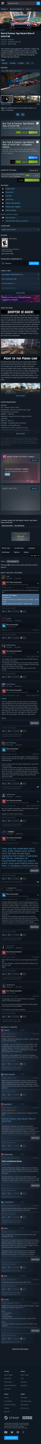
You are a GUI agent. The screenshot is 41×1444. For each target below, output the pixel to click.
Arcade (21, 63)
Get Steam (24, 1397)
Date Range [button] (5, 552)
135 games (9, 647)
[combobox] (22, 3)
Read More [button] (34, 723)
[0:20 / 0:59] (20, 84)
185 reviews (18, 686)
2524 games (9, 834)
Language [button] (31, 548)
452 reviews (19, 987)
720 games (9, 620)
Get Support (24, 1404)
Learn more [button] (34, 263)
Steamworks (8, 1382)
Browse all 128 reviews (20, 1349)
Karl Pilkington (11, 743)
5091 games (9, 745)
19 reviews (18, 796)
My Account (25, 1408)
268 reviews (19, 948)
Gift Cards (7, 1389)
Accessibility (8, 1401)
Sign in (3, 108)
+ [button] (32, 63)
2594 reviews (19, 834)
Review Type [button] (6, 548)
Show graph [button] (33, 555)
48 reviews (18, 647)
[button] (4, 9)
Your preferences (19, 525)
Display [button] (26, 552)
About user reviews (7, 525)
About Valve (24, 1375)
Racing (4, 63)
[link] (21, 132)
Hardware (24, 1382)
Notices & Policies (10, 1404)
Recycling (24, 1385)
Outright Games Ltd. (14, 42)
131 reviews (19, 745)
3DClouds (11, 39)
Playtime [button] (16, 552)
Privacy (6, 1397)
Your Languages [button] (12, 561)
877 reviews (19, 890)
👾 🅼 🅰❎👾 (10, 832)
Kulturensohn (10, 794)
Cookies (6, 1408)
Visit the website (7, 283)
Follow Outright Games (17, 469)
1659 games (9, 890)
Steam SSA (7, 1378)
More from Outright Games (20, 457)
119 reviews (18, 578)
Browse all (34, 170)
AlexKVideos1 (10, 684)
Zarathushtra (10, 985)
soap (7, 576)
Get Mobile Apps (11, 1438)
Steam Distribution (10, 1385)
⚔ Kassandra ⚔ (11, 888)
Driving (12, 63)
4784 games (9, 987)
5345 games (9, 948)
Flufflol (8, 618)
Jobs (22, 1378)
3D (28, 63)
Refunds (6, 1411)
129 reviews (18, 620)
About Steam (8, 1375)
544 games (9, 686)
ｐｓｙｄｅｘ (10, 946)
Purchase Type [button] (19, 548)
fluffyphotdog (10, 645)
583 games (9, 578)
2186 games (9, 796)
